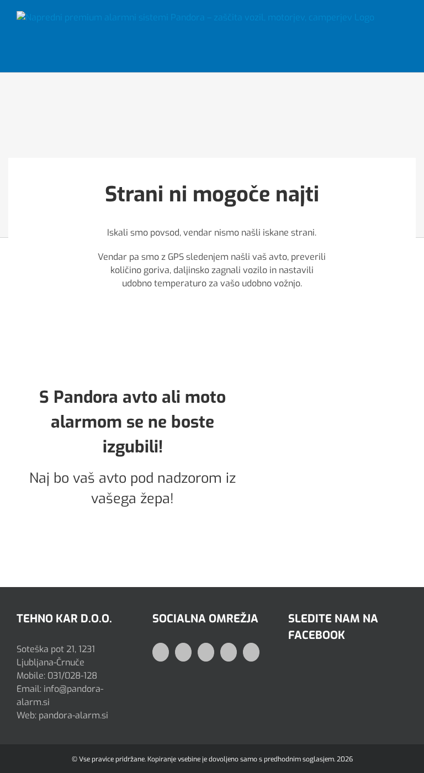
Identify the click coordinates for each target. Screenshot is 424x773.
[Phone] (251, 652)
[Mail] (228, 652)
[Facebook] (160, 652)
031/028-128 (72, 675)
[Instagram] (183, 652)
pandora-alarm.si (73, 715)
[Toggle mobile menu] (403, 24)
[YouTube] (206, 652)
